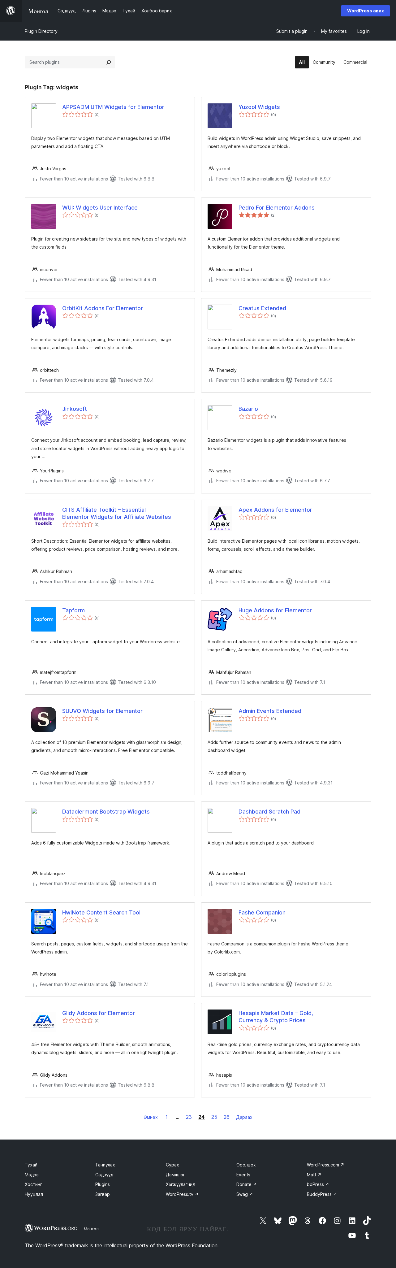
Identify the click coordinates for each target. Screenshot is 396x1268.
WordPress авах (365, 10)
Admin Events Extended (270, 711)
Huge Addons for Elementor (275, 610)
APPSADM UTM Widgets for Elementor (113, 107)
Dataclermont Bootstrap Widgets (106, 811)
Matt (314, 1174)
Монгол (91, 1228)
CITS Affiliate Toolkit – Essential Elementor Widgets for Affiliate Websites (116, 513)
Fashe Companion (262, 912)
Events (243, 1174)
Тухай (31, 1164)
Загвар (102, 1194)
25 (214, 1117)
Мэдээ (32, 1174)
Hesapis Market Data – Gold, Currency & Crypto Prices (276, 1016)
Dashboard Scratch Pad (269, 811)
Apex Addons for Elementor (275, 509)
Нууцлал (34, 1194)
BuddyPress (322, 1194)
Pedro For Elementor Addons (277, 207)
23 (189, 1117)
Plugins (102, 1184)
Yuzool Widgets (259, 107)
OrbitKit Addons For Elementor (102, 308)
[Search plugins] (108, 62)
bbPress (318, 1184)
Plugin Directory (41, 31)
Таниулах (105, 1164)
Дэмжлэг (175, 1174)
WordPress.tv (182, 1194)
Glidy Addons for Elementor (98, 1013)
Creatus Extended (262, 308)
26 (227, 1117)
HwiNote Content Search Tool (101, 912)
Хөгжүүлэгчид (180, 1184)
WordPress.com (325, 1164)
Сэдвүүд (104, 1174)
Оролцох (246, 1164)
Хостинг (33, 1184)
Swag (244, 1194)
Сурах (172, 1164)
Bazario (248, 409)
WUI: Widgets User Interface (100, 207)
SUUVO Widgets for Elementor (102, 711)
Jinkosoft (74, 409)
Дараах (244, 1117)
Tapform (73, 610)
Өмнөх (151, 1117)
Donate (246, 1184)
